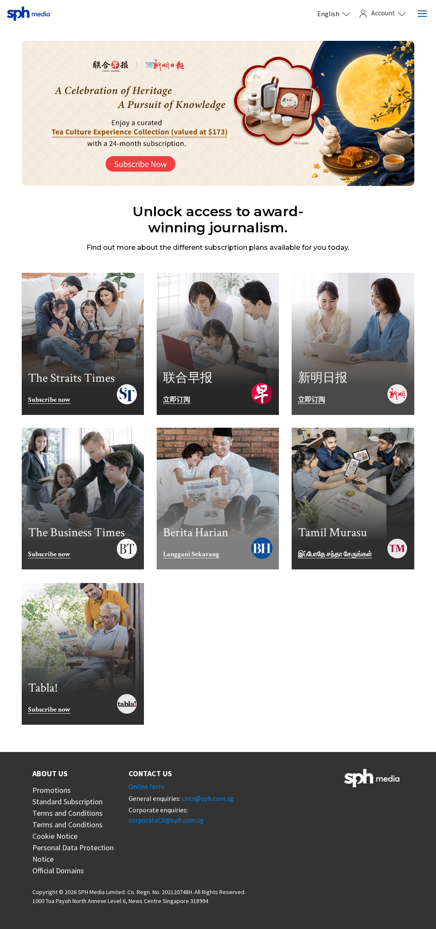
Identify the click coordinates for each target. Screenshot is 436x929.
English (328, 13)
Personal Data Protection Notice (73, 853)
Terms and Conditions (67, 824)
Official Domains (58, 870)
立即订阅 (176, 400)
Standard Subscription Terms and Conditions (67, 807)
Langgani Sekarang (191, 554)
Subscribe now (49, 400)
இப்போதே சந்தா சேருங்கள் (335, 554)
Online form (146, 786)
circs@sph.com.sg (208, 798)
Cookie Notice (54, 836)
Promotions (51, 790)
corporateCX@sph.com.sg (166, 820)
